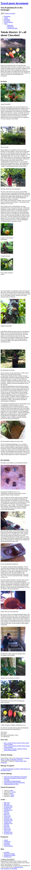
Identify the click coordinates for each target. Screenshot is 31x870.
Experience (7, 19)
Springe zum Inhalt (10, 13)
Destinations (7, 16)
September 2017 (8, 810)
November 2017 (8, 807)
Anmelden (6, 852)
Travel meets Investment (14, 3)
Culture (6, 18)
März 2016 (7, 827)
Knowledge (7, 20)
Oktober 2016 (7, 822)
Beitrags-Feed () (9, 853)
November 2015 (8, 833)
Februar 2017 (7, 816)
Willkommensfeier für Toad (11, 784)
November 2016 (8, 820)
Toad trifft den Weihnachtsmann (12, 781)
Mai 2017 (6, 811)
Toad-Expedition (8, 22)
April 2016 (7, 826)
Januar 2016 (7, 830)
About (5, 23)
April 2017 (7, 813)
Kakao (21, 761)
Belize (17, 761)
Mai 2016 (6, 824)
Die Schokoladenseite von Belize (10, 769)
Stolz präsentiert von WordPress (9, 868)
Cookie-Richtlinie (18, 867)
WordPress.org (8, 856)
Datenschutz (10, 26)
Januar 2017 (7, 817)
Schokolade (4, 762)
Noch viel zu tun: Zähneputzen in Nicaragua (15, 776)
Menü (2, 13)
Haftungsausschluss (12, 28)
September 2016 (8, 823)
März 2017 (7, 814)
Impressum (10, 25)
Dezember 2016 (8, 819)
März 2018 (7, 804)
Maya (25, 761)
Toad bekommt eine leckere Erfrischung (14, 782)
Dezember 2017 (8, 805)
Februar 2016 (7, 829)
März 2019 (7, 802)
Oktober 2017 (7, 808)
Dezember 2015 (8, 832)
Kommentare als (9, 855)
